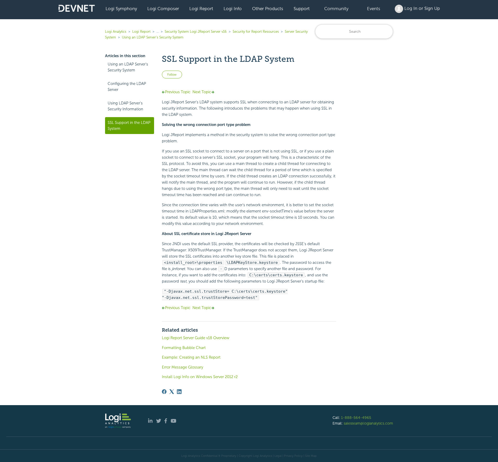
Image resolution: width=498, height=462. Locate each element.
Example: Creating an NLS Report (191, 357)
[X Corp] (171, 391)
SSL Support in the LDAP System (129, 125)
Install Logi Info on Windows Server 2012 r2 (200, 376)
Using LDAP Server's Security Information (125, 106)
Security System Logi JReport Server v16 (196, 32)
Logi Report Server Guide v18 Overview (195, 338)
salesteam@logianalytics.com (368, 423)
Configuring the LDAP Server (127, 86)
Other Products (267, 8)
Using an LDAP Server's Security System (152, 37)
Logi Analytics (115, 32)
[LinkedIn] (179, 391)
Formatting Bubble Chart (184, 347)
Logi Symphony (121, 8)
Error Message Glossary (182, 367)
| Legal (277, 456)
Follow (172, 74)
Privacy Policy (293, 456)
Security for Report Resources (256, 32)
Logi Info (233, 8)
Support (302, 8)
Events (373, 8)
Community (336, 8)
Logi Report (201, 8)
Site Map (311, 456)
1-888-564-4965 (356, 417)
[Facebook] (164, 391)
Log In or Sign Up (421, 8)
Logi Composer (163, 8)
